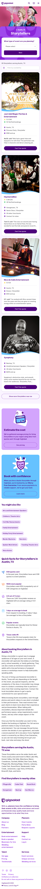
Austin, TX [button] (21, 30)
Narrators (22, 539)
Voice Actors (7, 550)
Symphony (8, 357)
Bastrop (18, 790)
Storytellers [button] (20, 33)
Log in (24, 842)
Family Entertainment (10, 527)
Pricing (4, 859)
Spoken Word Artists (10, 545)
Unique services (28, 859)
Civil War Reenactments (11, 522)
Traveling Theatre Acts (29, 545)
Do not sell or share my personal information (17, 879)
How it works (27, 822)
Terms (4, 874)
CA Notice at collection (10, 877)
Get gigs (5, 856)
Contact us (26, 839)
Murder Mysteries (9, 539)
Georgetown (7, 790)
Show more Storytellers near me (20, 396)
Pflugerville (7, 784)
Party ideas (26, 825)
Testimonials (7, 862)
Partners (5, 828)
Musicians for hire (9, 842)
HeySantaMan (10, 197)
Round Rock (31, 784)
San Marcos (29, 790)
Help (23, 836)
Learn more (21, 494)
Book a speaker (8, 839)
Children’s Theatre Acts (11, 516)
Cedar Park (19, 784)
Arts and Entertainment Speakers (15, 510)
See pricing (20, 445)
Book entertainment (10, 836)
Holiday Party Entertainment (13, 533)
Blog (3, 825)
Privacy (11, 874)
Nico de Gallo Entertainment (16, 280)
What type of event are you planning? (19, 41)
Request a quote (28, 828)
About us (5, 822)
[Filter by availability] (22, 68)
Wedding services (29, 862)
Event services (27, 856)
